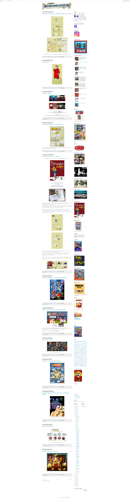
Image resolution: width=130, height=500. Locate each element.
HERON (80, 93)
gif (76, 347)
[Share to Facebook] (63, 56)
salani (78, 360)
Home (57, 479)
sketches (79, 361)
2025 (76, 406)
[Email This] (60, 56)
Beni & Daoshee (77, 395)
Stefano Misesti (82, 13)
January (77, 472)
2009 (76, 482)
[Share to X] (62, 56)
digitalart (75, 345)
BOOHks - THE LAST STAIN (83, 62)
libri (45, 272)
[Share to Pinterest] (63, 56)
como (79, 344)
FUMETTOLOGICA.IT (78, 396)
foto (79, 346)
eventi (86, 345)
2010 (76, 481)
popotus (79, 357)
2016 (76, 474)
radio (74, 359)
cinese (78, 343)
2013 (76, 477)
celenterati (75, 342)
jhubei (83, 351)
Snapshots (82, 361)
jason (81, 351)
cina (83, 342)
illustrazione (78, 349)
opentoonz (85, 355)
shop (85, 360)
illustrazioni (46, 304)
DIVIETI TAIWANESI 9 (47, 426)
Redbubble (80, 359)
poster (86, 357)
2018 (76, 414)
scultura (82, 360)
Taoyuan (84, 363)
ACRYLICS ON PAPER (82, 103)
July (76, 424)
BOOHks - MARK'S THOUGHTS (81, 72)
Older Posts (70, 479)
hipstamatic (81, 348)
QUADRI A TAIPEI (46, 93)
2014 (76, 476)
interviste (80, 350)
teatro (86, 363)
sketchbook (75, 361)
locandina (84, 352)
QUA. (63, 186)
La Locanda (57, 114)
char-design (81, 342)
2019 (76, 413)
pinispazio (75, 357)
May (76, 426)
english (83, 345)
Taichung (77, 362)
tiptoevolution (76, 364)
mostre (46, 119)
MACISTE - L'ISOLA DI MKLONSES (51, 361)
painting (78, 356)
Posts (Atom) (48, 480)
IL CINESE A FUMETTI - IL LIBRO (50, 156)
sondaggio (85, 361)
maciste (46, 421)
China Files (62, 250)
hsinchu (86, 348)
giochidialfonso (78, 347)
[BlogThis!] (61, 56)
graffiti (84, 347)
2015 (76, 475)
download (79, 345)
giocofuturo (82, 347)
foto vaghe (81, 346)
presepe (79, 358)
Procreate (81, 358)
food (77, 346)
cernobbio (78, 342)
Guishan (77, 348)
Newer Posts (44, 479)
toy (78, 364)
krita (76, 352)
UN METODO (45, 62)
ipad (82, 350)
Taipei (48, 119)
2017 (76, 415)
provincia (85, 358)
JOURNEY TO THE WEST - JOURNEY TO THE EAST (83, 57)
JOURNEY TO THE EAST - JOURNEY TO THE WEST (82, 67)
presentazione (76, 358)
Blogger (69, 497)
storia (74, 362)
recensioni (77, 359)
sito (86, 360)
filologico (75, 346)
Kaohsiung (85, 351)
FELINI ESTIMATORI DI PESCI (50, 451)
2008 (76, 483)
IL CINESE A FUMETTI (54, 147)
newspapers (75, 355)
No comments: (55, 56)
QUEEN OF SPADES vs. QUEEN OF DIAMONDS (54, 277)
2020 (76, 412)
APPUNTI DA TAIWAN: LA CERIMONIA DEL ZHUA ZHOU (56, 13)
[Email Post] (58, 56)
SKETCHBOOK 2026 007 (82, 98)
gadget (75, 347)
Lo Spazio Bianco (77, 397)
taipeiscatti (85, 362)
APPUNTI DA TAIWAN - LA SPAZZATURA (52, 124)
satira (79, 360)
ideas (74, 349)
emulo (81, 345)
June (76, 425)
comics (85, 343)
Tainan (79, 362)
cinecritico (86, 342)
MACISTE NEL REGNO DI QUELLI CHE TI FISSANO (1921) (77, 461)
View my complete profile (77, 21)
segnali (83, 360)
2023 (76, 408)
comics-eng (76, 344)
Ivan (79, 351)
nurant (83, 355)
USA (84, 364)
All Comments (84, 406)
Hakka (79, 348)
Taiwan (75, 363)
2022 (76, 409)
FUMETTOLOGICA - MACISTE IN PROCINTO (53, 309)
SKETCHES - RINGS (47, 339)
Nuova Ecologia (80, 355)
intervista (77, 350)
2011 (76, 480)
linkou (82, 352)
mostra (86, 353)
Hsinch (84, 348)
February (77, 471)
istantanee (77, 351)
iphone (84, 350)
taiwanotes (80, 363)
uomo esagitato (82, 364)
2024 (76, 407)
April (76, 427)
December (77, 416)
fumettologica (46, 334)
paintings (81, 356)
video (86, 364)
